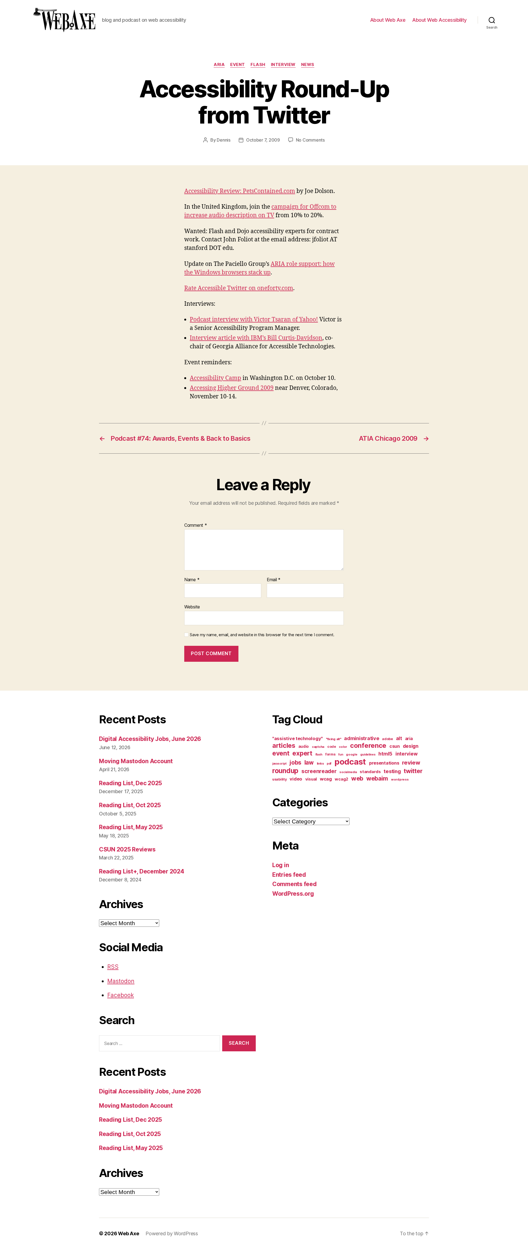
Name (191, 579)
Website (192, 607)
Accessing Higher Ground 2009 (232, 388)
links (320, 763)
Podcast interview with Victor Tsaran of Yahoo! (254, 319)
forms (330, 754)
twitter (413, 770)
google (351, 754)
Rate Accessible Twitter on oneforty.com (238, 288)
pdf (329, 763)
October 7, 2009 (263, 140)
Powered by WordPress (171, 1233)
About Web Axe (388, 20)
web (357, 778)
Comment (195, 525)
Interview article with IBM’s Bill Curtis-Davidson (256, 338)
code (331, 747)
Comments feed (294, 884)
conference (368, 745)
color (343, 747)
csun (394, 746)
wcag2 (341, 779)
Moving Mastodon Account (136, 761)
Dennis (223, 140)
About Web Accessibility (439, 20)
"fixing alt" (333, 739)
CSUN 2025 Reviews (127, 849)
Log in (280, 865)
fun (340, 754)
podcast (350, 762)
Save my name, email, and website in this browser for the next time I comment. (262, 634)
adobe (387, 739)
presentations (384, 763)
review (411, 762)
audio (303, 746)
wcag (326, 779)
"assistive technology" (297, 738)
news (307, 64)
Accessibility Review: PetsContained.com (239, 191)
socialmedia (348, 772)
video (296, 779)
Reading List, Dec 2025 (130, 783)
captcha (318, 747)
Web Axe (128, 1233)
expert (302, 753)
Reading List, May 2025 (131, 827)
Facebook (120, 995)
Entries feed (289, 874)
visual (311, 779)
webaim (377, 778)
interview (283, 64)
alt (399, 738)
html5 (385, 754)
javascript (279, 763)
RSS (113, 966)
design (411, 746)
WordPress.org (293, 893)
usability (279, 779)
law (309, 762)
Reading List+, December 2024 (141, 871)
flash (258, 64)
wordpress (400, 779)
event (237, 64)
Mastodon (120, 981)
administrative (361, 738)
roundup (285, 771)
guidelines (367, 754)
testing (392, 771)
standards (370, 771)
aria (219, 64)
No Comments (310, 140)
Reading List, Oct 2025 (130, 805)
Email (273, 579)
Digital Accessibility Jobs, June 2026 (150, 738)
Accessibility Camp (215, 378)
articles (283, 745)
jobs (295, 762)
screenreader (319, 771)
